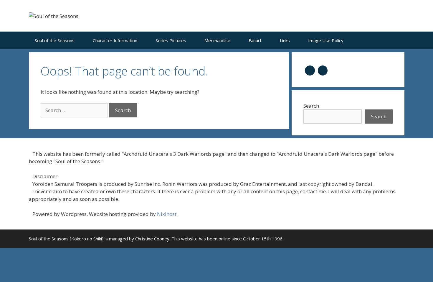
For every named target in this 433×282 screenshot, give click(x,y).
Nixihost (166, 214)
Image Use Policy (325, 40)
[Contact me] (322, 70)
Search (311, 105)
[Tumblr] (309, 70)
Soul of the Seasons (55, 40)
